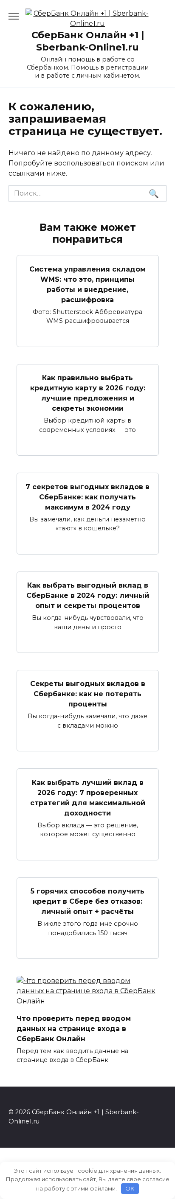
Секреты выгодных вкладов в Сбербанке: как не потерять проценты (87, 694)
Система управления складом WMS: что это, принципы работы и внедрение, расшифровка (87, 284)
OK (129, 1188)
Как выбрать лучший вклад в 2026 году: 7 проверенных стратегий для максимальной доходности (87, 797)
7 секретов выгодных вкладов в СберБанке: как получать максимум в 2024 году (87, 496)
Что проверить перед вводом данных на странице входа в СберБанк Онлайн (74, 1028)
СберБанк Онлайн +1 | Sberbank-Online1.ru (87, 41)
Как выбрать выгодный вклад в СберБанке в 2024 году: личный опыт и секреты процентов (87, 595)
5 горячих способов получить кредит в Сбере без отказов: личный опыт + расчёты (87, 901)
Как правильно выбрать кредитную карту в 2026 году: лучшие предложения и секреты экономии (87, 393)
